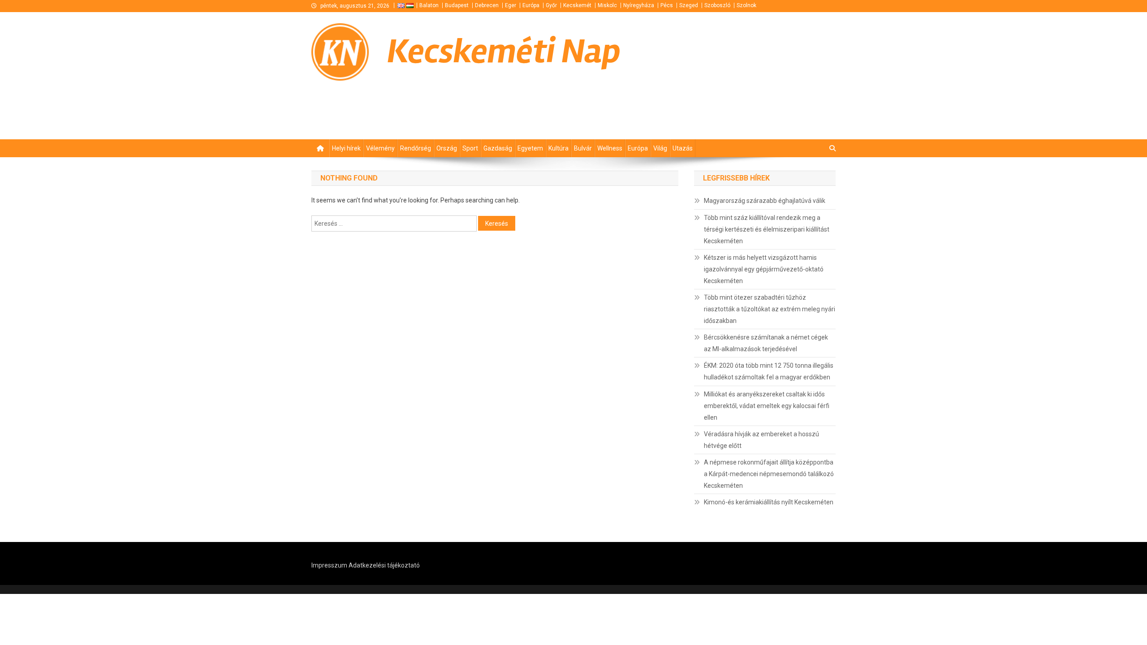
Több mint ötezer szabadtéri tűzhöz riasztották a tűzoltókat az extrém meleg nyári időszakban (769, 309)
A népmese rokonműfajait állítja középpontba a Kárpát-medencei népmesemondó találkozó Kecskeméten (769, 474)
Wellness (609, 148)
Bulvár (583, 148)
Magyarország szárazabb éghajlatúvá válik (764, 200)
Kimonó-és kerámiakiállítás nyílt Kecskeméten (768, 502)
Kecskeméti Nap (504, 51)
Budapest (457, 5)
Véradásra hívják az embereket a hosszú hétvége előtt (761, 439)
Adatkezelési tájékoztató (384, 565)
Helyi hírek (346, 148)
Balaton (429, 5)
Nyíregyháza (638, 5)
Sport (470, 148)
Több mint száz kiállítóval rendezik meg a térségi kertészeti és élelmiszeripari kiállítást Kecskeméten (766, 229)
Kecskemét (577, 5)
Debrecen (487, 5)
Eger (510, 5)
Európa (530, 5)
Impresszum (329, 565)
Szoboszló (717, 5)
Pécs (666, 5)
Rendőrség (415, 148)
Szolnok (746, 5)
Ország (446, 148)
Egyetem (530, 148)
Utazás (683, 148)
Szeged (688, 5)
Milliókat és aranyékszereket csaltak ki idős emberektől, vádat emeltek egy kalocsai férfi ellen (766, 406)
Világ (660, 148)
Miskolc (607, 5)
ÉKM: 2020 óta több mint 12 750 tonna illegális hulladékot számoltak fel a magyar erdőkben (768, 371)
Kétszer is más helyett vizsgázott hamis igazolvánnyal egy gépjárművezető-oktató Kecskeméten (764, 269)
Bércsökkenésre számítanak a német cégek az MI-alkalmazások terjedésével (766, 343)
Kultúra (558, 148)
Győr (551, 5)
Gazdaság (497, 148)
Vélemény (380, 148)
